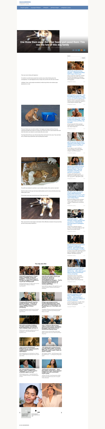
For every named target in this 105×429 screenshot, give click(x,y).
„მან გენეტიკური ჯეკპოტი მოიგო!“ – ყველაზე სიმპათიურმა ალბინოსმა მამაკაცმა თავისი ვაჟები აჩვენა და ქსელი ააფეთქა (52, 349)
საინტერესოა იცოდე (66, 7)
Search (68, 56)
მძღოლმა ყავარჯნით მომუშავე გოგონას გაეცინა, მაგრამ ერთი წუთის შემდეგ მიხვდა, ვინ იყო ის (28, 327)
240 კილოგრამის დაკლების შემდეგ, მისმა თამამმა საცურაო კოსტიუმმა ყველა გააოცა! (28, 371)
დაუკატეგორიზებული (36, 7)
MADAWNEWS (25, 2)
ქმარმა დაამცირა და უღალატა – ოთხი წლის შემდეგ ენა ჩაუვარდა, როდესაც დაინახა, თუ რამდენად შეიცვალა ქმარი (76, 97)
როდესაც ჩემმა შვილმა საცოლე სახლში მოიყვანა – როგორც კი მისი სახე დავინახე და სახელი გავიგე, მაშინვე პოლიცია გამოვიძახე (28, 304)
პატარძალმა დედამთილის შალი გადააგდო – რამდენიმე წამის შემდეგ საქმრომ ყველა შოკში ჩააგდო (76, 72)
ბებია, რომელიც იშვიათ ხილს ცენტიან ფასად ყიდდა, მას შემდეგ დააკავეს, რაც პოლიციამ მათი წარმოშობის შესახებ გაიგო (51, 327)
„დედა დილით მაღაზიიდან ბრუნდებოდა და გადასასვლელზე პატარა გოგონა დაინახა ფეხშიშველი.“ (29, 349)
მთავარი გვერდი (24, 7)
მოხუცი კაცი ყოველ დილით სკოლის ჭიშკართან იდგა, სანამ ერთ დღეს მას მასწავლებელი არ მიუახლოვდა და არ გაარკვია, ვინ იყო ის (51, 304)
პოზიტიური (45, 7)
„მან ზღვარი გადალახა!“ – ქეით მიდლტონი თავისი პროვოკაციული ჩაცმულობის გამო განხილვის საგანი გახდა (52, 371)
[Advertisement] (52, 19)
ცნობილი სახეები (55, 7)
